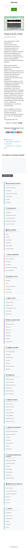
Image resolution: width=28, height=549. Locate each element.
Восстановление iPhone (11, 491)
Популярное (8, 512)
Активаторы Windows (11, 187)
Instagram (8, 499)
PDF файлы (8, 261)
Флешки (7, 446)
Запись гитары (9, 403)
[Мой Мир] (12, 132)
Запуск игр (8, 327)
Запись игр (8, 329)
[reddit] (20, 132)
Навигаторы (8, 475)
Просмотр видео (9, 248)
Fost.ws (14, 2)
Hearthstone (8, 335)
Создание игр (9, 341)
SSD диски (8, 440)
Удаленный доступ (10, 224)
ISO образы (8, 264)
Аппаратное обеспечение (11, 431)
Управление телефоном (11, 493)
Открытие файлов (10, 258)
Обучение (8, 466)
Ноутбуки (8, 437)
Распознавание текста (11, 308)
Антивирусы (8, 212)
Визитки (7, 521)
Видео (7, 234)
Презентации (9, 469)
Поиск (14, 9)
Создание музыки (10, 418)
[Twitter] (14, 132)
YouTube (8, 502)
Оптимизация (9, 196)
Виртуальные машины (11, 460)
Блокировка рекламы (11, 215)
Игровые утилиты (10, 324)
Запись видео (9, 245)
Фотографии (8, 240)
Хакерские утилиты (10, 218)
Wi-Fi (7, 283)
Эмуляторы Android (10, 463)
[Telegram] (16, 132)
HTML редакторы (10, 379)
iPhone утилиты (9, 488)
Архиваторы (8, 190)
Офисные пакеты (10, 302)
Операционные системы (11, 193)
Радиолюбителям (10, 390)
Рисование (8, 354)
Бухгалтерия (9, 313)
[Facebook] (8, 132)
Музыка (7, 237)
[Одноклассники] (10, 132)
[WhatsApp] (21, 132)
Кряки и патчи (9, 515)
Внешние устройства (10, 434)
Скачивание (8, 289)
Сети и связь (9, 292)
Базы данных (9, 387)
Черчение (8, 369)
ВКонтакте (8, 496)
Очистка (8, 199)
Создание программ (10, 385)
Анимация (8, 363)
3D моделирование (10, 351)
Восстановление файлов (11, 267)
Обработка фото (9, 357)
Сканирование (9, 472)
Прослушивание (9, 415)
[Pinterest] (18, 132)
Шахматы (8, 338)
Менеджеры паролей (11, 221)
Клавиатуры (8, 448)
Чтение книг (8, 311)
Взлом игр (8, 332)
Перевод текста (9, 305)
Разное (7, 527)
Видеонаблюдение (10, 478)
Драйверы (8, 202)
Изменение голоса (10, 421)
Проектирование (10, 393)
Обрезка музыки (10, 412)
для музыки (9, 139)
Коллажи (8, 360)
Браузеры (8, 280)
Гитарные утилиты (10, 406)
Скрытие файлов (10, 270)
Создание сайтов (10, 382)
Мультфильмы (9, 518)
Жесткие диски (9, 443)
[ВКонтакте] (6, 132)
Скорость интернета (10, 286)
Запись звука (9, 409)
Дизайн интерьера (10, 366)
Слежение (8, 524)
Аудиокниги (8, 242)
